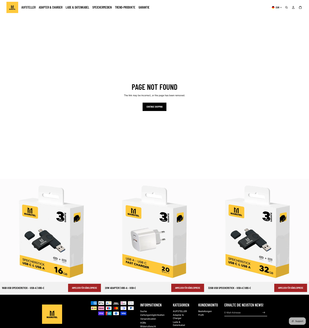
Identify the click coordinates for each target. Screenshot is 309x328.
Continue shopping (154, 106)
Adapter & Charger (178, 317)
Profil (201, 315)
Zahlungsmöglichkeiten (152, 315)
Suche (143, 311)
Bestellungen (205, 311)
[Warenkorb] (300, 7)
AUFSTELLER (180, 311)
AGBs (143, 322)
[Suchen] (286, 7)
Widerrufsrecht (148, 326)
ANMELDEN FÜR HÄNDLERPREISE (84, 287)
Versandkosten (148, 318)
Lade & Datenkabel (179, 324)
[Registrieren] (263, 312)
